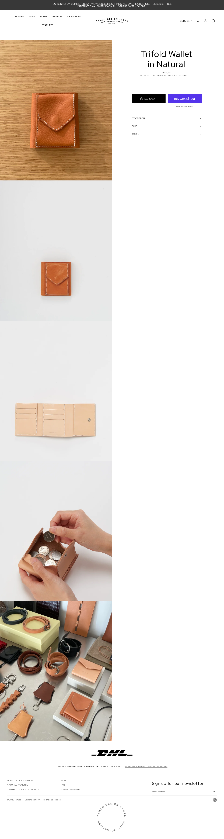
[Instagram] (215, 800)
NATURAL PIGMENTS (17, 784)
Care (134, 126)
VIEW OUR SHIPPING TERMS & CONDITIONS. (146, 766)
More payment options (184, 106)
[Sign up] (214, 792)
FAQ (63, 784)
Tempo (17, 799)
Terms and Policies (52, 799)
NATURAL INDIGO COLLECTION (23, 789)
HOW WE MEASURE (70, 789)
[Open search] (198, 21)
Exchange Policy (32, 799)
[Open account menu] (205, 21)
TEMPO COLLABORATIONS (20, 780)
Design (135, 134)
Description (138, 118)
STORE (64, 780)
